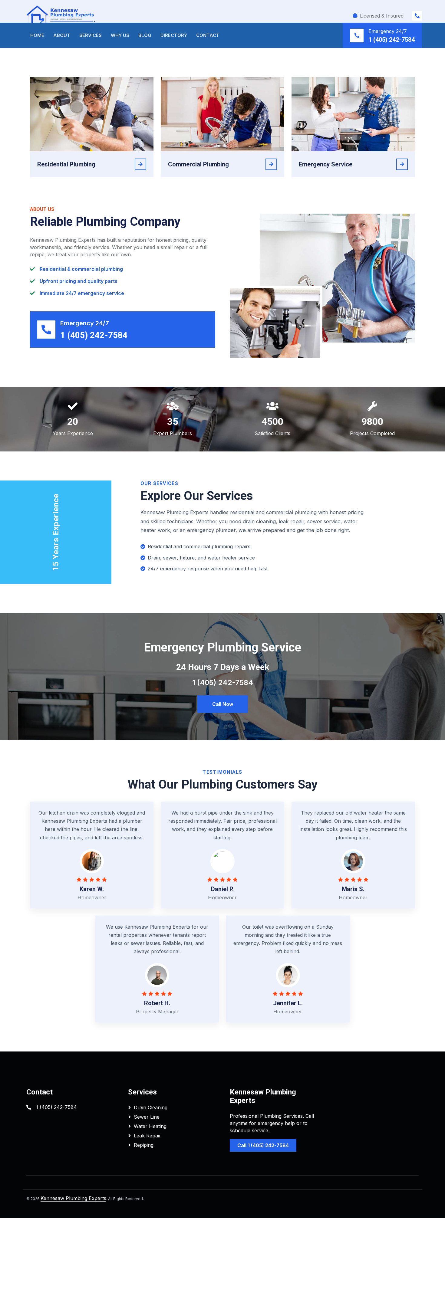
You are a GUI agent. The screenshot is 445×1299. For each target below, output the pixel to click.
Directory (173, 35)
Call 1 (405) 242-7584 (263, 1145)
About (61, 35)
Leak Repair (147, 1136)
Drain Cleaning (150, 1107)
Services (90, 35)
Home (37, 35)
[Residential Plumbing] (140, 164)
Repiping (143, 1145)
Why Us (120, 35)
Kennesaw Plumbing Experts (73, 1198)
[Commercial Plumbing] (271, 164)
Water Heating (150, 1126)
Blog (144, 35)
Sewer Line (147, 1117)
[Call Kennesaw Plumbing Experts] (417, 16)
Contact (207, 35)
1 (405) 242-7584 (391, 39)
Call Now (222, 704)
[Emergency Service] (402, 164)
